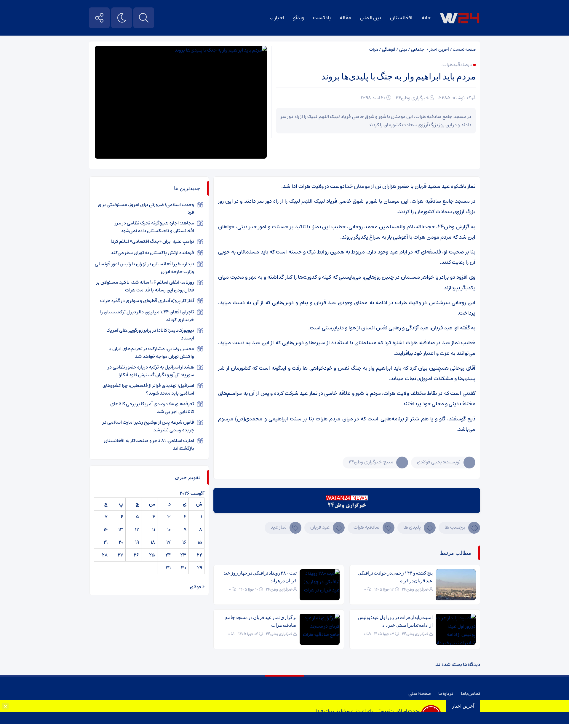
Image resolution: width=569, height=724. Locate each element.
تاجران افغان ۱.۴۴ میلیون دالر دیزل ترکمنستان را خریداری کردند (147, 316)
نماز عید (279, 527)
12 (137, 529)
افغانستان (401, 18)
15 (199, 542)
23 (183, 555)
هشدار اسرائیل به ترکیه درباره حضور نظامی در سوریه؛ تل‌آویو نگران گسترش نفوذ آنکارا (151, 371)
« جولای (197, 587)
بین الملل (370, 18)
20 (121, 542)
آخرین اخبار (439, 49)
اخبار (279, 18)
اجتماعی (418, 49)
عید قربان (320, 527)
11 (153, 529)
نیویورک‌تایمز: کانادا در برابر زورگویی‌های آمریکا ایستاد (150, 334)
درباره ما (445, 693)
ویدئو (298, 18)
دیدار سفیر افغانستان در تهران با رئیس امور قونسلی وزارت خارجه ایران (144, 268)
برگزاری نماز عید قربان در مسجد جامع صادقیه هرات (261, 621)
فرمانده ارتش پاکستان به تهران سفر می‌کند (152, 252)
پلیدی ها (412, 527)
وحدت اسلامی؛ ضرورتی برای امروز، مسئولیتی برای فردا (368, 711)
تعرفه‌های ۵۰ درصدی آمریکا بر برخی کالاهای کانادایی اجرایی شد (152, 408)
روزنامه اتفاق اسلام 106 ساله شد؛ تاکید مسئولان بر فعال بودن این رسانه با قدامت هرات (145, 286)
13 (120, 529)
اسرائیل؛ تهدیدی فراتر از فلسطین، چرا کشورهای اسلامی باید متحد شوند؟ (148, 389)
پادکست (322, 18)
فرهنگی (388, 49)
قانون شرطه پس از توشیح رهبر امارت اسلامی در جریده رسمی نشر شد (148, 426)
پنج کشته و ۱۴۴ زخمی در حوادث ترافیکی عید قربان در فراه (395, 576)
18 (153, 542)
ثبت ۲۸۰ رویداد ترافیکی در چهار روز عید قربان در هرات (260, 576)
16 (184, 542)
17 (168, 542)
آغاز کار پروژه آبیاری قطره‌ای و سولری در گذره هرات (147, 300)
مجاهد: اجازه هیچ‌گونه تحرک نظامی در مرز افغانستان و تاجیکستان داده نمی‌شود (154, 227)
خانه (426, 18)
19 (137, 542)
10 (169, 529)
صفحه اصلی (419, 693)
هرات (373, 49)
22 (199, 555)
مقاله (345, 18)
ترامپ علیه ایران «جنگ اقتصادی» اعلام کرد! (152, 241)
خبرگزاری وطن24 (412, 98)
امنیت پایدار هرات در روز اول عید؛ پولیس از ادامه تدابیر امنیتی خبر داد (395, 621)
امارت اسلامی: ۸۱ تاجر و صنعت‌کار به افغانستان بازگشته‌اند (149, 444)
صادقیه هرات (367, 527)
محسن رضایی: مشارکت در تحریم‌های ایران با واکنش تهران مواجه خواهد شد (151, 353)
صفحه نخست (464, 49)
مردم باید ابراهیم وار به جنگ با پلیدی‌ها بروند (398, 76)
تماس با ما (470, 693)
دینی (403, 49)
